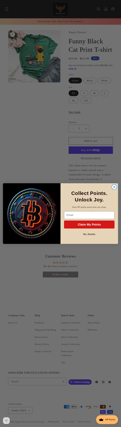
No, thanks (89, 234)
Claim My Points (89, 224)
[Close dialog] (114, 187)
